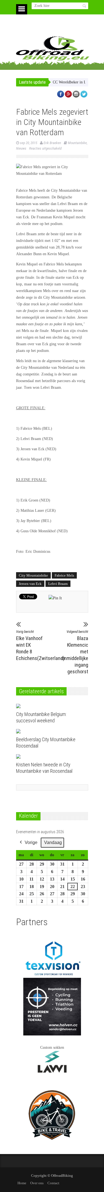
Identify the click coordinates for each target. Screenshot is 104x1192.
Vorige (31, 842)
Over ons (37, 1183)
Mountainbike (77, 143)
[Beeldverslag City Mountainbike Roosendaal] (47, 731)
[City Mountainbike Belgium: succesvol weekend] (47, 706)
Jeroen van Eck (30, 584)
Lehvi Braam (58, 584)
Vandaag (53, 842)
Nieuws (21, 148)
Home (21, 1183)
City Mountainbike (33, 575)
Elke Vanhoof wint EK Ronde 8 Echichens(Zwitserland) (30, 645)
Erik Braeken (52, 143)
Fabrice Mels (64, 575)
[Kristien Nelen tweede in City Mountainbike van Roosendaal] (47, 756)
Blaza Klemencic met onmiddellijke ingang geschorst (75, 652)
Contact (53, 1183)
